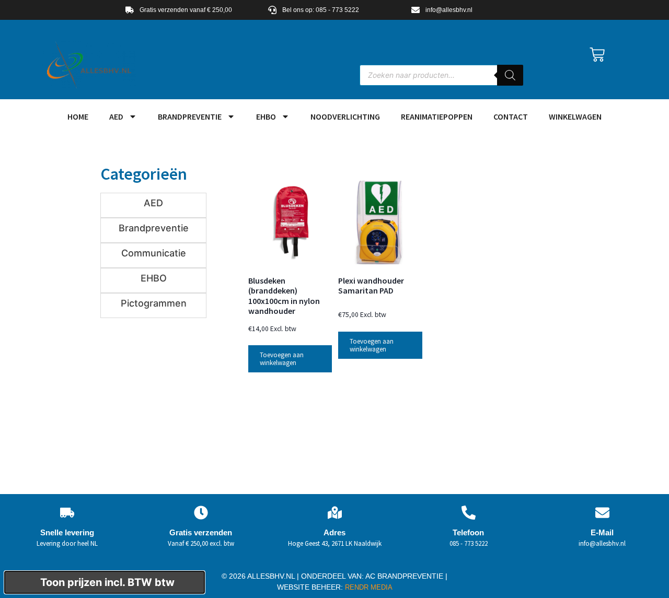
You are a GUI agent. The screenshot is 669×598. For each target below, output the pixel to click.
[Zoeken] (510, 75)
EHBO (266, 116)
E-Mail (602, 532)
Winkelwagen (575, 116)
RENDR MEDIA (368, 587)
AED (116, 116)
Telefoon (468, 532)
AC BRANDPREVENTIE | (406, 576)
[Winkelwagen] (597, 54)
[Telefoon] (469, 513)
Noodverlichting (345, 116)
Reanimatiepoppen (436, 116)
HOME (77, 116)
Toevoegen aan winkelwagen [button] (282, 358)
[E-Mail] (602, 513)
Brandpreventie (190, 116)
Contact (510, 116)
